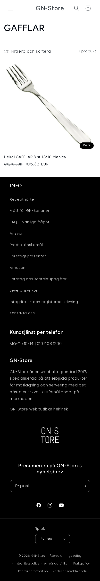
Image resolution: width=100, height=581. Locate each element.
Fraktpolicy (81, 563)
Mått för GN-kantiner (30, 210)
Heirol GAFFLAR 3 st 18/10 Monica (35, 157)
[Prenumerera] (84, 486)
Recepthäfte (22, 199)
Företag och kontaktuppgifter (38, 279)
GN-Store (38, 556)
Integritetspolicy (27, 563)
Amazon (17, 267)
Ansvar (16, 233)
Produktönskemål (26, 244)
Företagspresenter (28, 256)
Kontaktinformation (33, 571)
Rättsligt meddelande (70, 571)
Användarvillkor (56, 563)
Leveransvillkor (23, 290)
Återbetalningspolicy (66, 556)
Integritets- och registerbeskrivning (44, 301)
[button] (10, 8)
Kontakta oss (22, 313)
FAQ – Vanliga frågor (30, 222)
